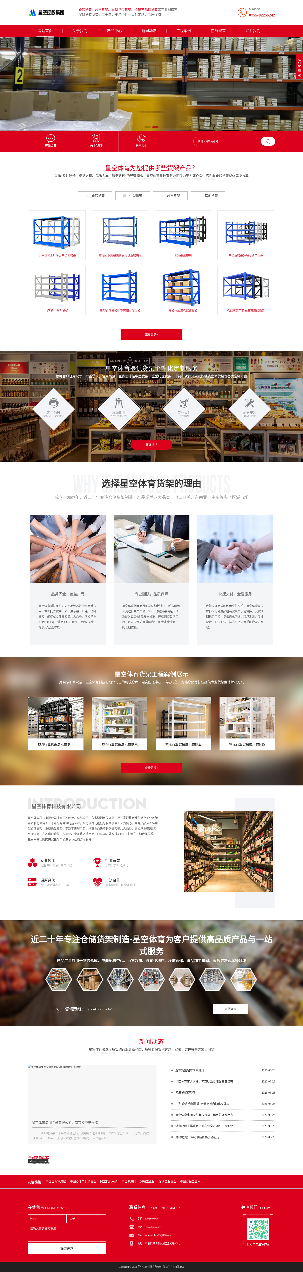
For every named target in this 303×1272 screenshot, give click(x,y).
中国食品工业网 (190, 1181)
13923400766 (152, 1218)
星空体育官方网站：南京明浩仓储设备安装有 (204, 1081)
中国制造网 (129, 1181)
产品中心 (114, 31)
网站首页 (45, 31)
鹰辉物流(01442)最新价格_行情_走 (197, 1137)
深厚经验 (47, 880)
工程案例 (183, 31)
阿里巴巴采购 (108, 1181)
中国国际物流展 (56, 1181)
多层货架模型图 (185, 1092)
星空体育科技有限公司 (149, 1266)
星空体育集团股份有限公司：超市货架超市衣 (204, 1114)
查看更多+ (151, 334)
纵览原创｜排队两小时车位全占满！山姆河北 (204, 1126)
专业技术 (47, 861)
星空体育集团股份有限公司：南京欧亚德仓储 (65, 1123)
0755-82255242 (99, 1009)
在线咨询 (151, 444)
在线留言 (218, 31)
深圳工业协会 (167, 1181)
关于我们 (79, 31)
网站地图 (179, 1266)
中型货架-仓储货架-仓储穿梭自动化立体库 (202, 1103)
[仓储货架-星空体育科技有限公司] (151, 84)
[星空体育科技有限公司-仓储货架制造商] (48, 12)
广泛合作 (112, 880)
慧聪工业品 (147, 1181)
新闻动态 (149, 31)
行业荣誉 (112, 861)
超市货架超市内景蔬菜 (189, 1070)
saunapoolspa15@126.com (158, 1235)
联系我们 (252, 31)
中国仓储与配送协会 (83, 1181)
